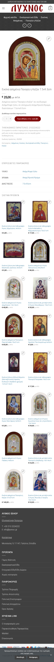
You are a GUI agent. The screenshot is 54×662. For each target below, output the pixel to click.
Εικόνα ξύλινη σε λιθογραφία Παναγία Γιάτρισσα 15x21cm (39, 378)
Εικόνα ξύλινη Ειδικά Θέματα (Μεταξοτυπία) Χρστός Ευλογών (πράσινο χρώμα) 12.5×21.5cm (13, 380)
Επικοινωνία (7, 638)
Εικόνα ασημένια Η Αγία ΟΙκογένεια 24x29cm (37, 266)
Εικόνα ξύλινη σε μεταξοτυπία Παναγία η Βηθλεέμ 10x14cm (40, 459)
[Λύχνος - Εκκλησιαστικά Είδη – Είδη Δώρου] (27, 8)
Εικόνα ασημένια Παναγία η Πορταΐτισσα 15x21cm (12, 341)
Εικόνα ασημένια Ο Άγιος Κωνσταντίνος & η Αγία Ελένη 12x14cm (39, 421)
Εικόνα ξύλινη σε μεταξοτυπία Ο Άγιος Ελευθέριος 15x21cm (40, 304)
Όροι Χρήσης (7, 609)
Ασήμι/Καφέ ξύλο (30, 171)
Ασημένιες (18, 20)
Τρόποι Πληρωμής (10, 589)
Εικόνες (44, 17)
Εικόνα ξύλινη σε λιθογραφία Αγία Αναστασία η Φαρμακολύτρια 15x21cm (39, 228)
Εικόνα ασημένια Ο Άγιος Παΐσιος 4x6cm (11, 459)
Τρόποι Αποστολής (10, 594)
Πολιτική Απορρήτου (11, 604)
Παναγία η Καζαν (33, 20)
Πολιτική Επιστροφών (12, 599)
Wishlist (5, 633)
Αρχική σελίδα (10, 17)
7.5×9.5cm (27, 184)
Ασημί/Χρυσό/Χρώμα (31, 178)
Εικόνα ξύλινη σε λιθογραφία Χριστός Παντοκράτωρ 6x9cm (40, 341)
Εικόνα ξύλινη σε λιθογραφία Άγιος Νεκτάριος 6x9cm (13, 420)
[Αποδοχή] (51, 655)
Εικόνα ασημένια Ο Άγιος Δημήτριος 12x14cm (11, 304)
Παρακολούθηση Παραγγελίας (15, 628)
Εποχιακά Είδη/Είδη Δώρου (14, 570)
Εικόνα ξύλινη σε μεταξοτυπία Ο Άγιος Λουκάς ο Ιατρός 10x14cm (40, 497)
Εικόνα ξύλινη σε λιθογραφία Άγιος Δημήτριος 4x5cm (13, 227)
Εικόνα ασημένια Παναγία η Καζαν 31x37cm (12, 496)
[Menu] (3, 8)
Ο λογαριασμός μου (10, 624)
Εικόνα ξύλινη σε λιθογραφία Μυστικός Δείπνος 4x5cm (13, 266)
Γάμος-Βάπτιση (8, 560)
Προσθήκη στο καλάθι (27, 119)
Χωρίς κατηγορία (9, 574)
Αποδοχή (20, 657)
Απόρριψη (33, 657)
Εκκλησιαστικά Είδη (29, 17)
